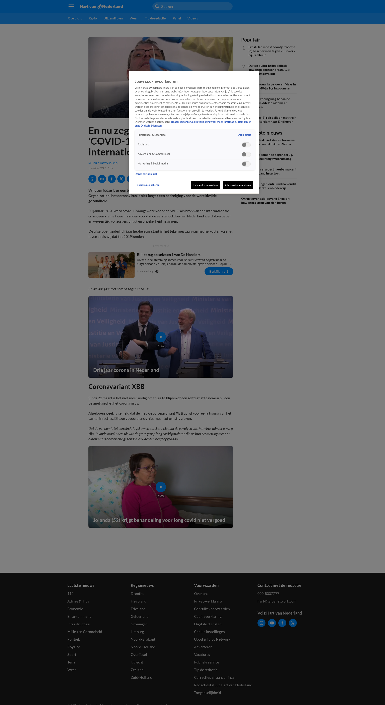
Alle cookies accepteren (238, 185)
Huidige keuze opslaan (206, 185)
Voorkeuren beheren (148, 185)
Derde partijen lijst (146, 173)
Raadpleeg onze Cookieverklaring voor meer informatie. (204, 121)
